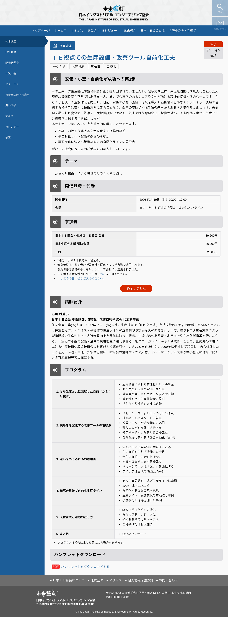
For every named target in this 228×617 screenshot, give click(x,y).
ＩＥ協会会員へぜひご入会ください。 (81, 278)
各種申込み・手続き (182, 30)
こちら (101, 274)
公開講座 (10, 41)
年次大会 (10, 73)
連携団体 (96, 580)
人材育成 (78, 66)
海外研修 (10, 105)
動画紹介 (130, 30)
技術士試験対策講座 (17, 94)
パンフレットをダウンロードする (85, 567)
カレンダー (12, 126)
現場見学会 (12, 62)
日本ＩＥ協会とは (152, 30)
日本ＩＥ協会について (69, 580)
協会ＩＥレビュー (103, 30)
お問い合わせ (220, 29)
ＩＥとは (77, 30)
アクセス (115, 580)
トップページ (41, 30)
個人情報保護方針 (140, 580)
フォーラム (12, 84)
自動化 (111, 66)
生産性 (95, 66)
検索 (220, 12)
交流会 (9, 116)
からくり (59, 66)
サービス (60, 30)
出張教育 (10, 52)
